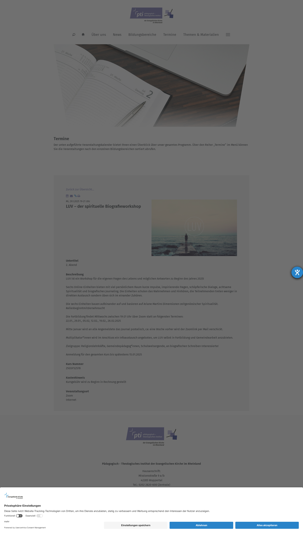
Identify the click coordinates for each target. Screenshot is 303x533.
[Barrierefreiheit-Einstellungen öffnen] (297, 272)
